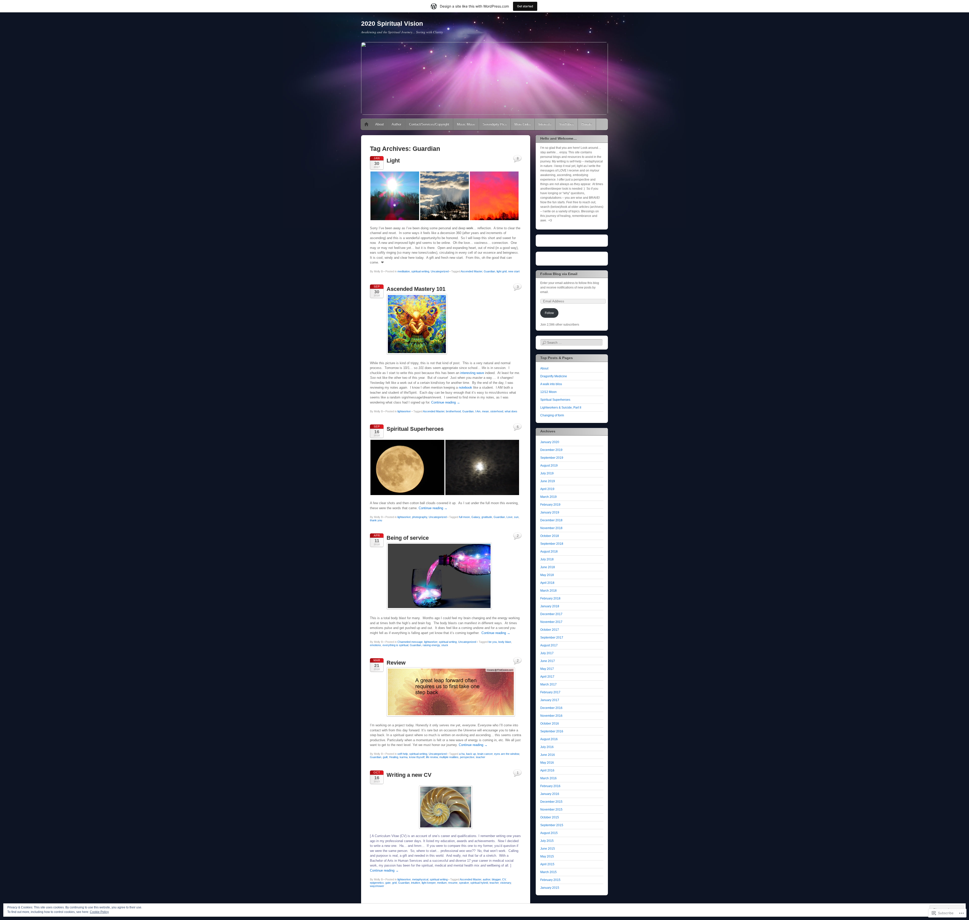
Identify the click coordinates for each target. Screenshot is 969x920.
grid (394, 882)
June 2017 (547, 661)
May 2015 (547, 856)
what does (511, 411)
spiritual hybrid (479, 882)
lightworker (404, 411)
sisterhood (496, 411)
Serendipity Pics (495, 124)
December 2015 (551, 801)
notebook (465, 387)
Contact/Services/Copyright (429, 124)
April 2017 (547, 676)
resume (452, 882)
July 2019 (547, 473)
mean (485, 411)
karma (404, 757)
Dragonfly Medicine (553, 376)
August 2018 (549, 551)
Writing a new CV (409, 775)
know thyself (416, 757)
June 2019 (547, 481)
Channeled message (410, 641)
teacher (480, 757)
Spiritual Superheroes (415, 429)
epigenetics (377, 882)
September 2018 (551, 543)
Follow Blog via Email (558, 274)
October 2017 (549, 629)
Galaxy (475, 517)
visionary (505, 882)
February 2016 (550, 786)
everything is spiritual (395, 645)
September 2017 (551, 637)
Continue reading (445, 402)
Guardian (489, 271)
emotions (375, 645)
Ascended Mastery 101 (416, 289)
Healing (393, 757)
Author (396, 124)
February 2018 (550, 598)
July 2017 (547, 653)
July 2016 (547, 747)
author (486, 879)
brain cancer (485, 753)
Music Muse (466, 124)
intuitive (415, 882)
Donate (587, 124)
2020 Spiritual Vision (392, 23)
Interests (545, 124)
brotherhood (453, 411)
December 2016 (551, 708)
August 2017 (549, 645)
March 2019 (548, 497)
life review (432, 757)
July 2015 (547, 841)
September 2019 (551, 457)
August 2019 (549, 465)
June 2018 (547, 567)
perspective (467, 757)
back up (471, 753)
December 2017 (551, 614)
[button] (395, 196)
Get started (525, 6)
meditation (403, 271)
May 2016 (547, 762)
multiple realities (449, 757)
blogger (496, 879)
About (379, 124)
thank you (376, 520)
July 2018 (547, 559)
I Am (477, 411)
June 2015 (547, 848)
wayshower (377, 885)
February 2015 (550, 880)
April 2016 (547, 770)
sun (516, 517)
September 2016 (551, 731)
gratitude (486, 517)
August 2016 (549, 739)
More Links (523, 124)
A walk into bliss (551, 384)
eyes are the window (506, 753)
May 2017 (547, 669)
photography (419, 517)
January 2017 (549, 700)
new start (514, 271)
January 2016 (549, 794)
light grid (502, 271)
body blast (504, 641)
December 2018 (551, 520)
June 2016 (547, 755)
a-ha (462, 753)
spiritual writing (420, 271)
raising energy (431, 645)
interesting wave (472, 373)
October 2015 (549, 817)
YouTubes (566, 124)
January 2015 (549, 887)
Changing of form (552, 415)
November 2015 (551, 809)
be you (493, 641)
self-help (402, 753)
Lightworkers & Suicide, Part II (560, 407)
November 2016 (551, 715)
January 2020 (549, 442)
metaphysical (420, 879)
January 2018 (549, 606)
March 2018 (548, 590)
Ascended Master (471, 271)
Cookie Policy (99, 912)
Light (393, 160)
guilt (385, 757)
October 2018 (549, 536)
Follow (549, 313)
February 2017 (550, 692)
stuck (444, 645)
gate (388, 882)
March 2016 (548, 778)
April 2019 (547, 489)
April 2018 (547, 583)
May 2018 (547, 575)
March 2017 (548, 684)
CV (504, 879)
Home (366, 124)
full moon (464, 517)
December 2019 (551, 450)
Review (396, 662)
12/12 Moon (548, 392)
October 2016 (549, 723)
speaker (464, 882)
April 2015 (547, 864)
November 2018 (551, 528)
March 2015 (548, 872)
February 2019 (550, 504)
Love (509, 517)
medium (442, 882)
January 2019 (549, 512)
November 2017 (551, 622)
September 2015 (551, 825)
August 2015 (549, 833)
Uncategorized (440, 271)
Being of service (408, 538)
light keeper (429, 882)
